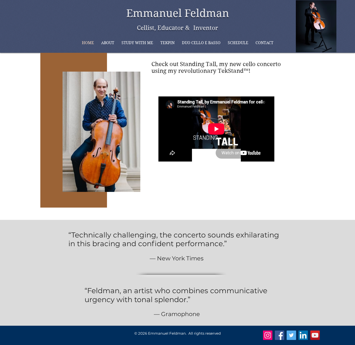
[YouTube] (315, 335)
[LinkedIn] (303, 335)
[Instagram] (267, 335)
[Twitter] (291, 335)
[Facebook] (279, 335)
